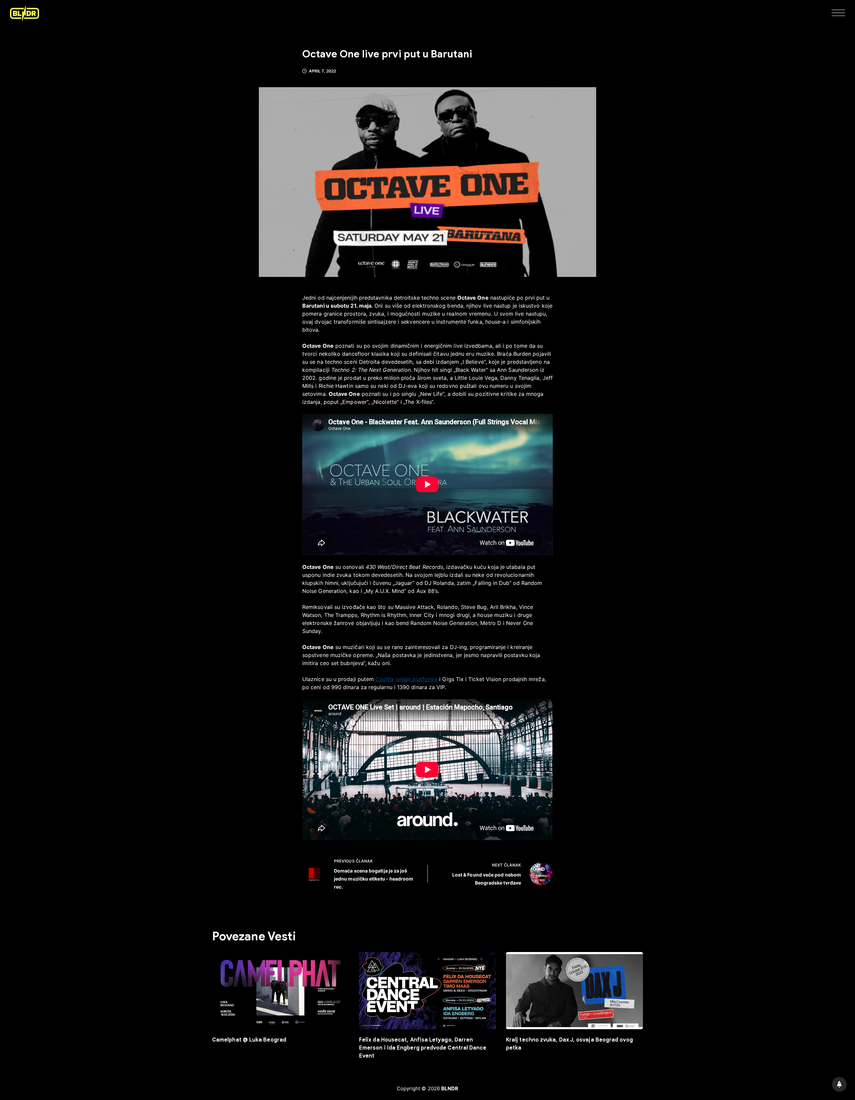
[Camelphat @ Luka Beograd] (280, 990)
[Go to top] (839, 1084)
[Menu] (838, 13)
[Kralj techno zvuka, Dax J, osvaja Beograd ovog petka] (574, 990)
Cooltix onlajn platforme (406, 679)
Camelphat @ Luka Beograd (249, 1040)
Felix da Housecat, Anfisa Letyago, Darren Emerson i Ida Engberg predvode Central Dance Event (423, 1048)
